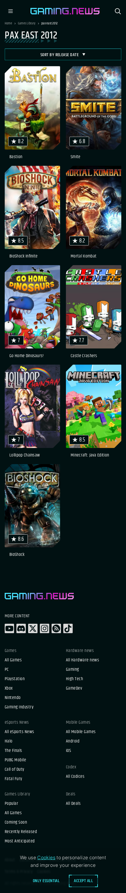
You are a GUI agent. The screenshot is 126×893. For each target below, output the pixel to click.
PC (7, 669)
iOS (68, 750)
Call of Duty (14, 769)
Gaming (72, 669)
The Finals (13, 750)
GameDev (74, 688)
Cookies (46, 857)
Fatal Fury (13, 778)
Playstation (15, 679)
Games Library (26, 23)
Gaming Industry (19, 707)
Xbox (9, 688)
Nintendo (13, 697)
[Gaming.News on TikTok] (68, 628)
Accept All (83, 880)
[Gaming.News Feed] (56, 628)
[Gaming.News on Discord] (21, 628)
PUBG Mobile (15, 760)
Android (72, 741)
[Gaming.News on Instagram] (44, 628)
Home (8, 23)
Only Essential (46, 880)
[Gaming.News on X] (33, 628)
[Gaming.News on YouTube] (9, 628)
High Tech (74, 679)
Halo (9, 741)
